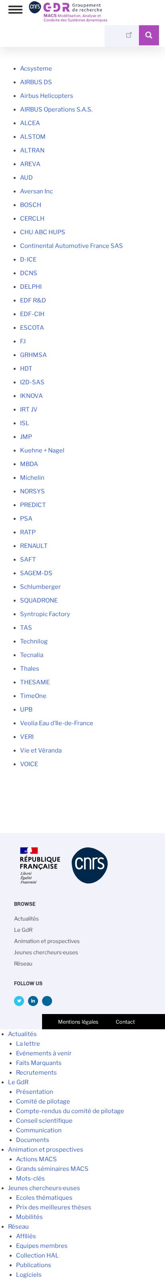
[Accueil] (68, 19)
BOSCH (30, 205)
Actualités (26, 918)
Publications (33, 1265)
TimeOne (33, 696)
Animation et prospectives (47, 941)
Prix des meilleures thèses (53, 1207)
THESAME (35, 682)
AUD (26, 177)
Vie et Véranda (41, 750)
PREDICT (33, 505)
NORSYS (32, 491)
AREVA (30, 164)
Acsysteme (36, 68)
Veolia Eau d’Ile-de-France (56, 723)
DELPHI (31, 286)
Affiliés (26, 1236)
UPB (26, 709)
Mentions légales (78, 1022)
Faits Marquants (39, 1063)
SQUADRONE (39, 600)
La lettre (28, 1043)
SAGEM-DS (36, 573)
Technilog (34, 641)
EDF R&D (33, 300)
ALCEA (30, 123)
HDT (26, 368)
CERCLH (32, 218)
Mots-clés (30, 1178)
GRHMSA (33, 355)
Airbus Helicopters (46, 95)
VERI (27, 736)
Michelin (32, 477)
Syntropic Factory (45, 614)
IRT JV (29, 409)
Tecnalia (31, 655)
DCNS (28, 273)
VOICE (29, 764)
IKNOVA (31, 396)
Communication (39, 1130)
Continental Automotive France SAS (71, 245)
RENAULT (34, 546)
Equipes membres (42, 1245)
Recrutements (36, 1072)
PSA (26, 518)
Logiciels (29, 1274)
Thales (29, 668)
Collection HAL (37, 1255)
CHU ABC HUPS (42, 232)
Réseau (23, 963)
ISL (24, 423)
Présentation (34, 1091)
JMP (26, 436)
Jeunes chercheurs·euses (46, 952)
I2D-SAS (32, 382)
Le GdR (23, 930)
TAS (26, 627)
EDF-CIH (32, 314)
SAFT (28, 559)
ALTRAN (32, 150)
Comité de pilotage (43, 1101)
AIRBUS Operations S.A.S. (56, 109)
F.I (23, 341)
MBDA (29, 464)
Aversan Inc (36, 191)
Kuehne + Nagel (42, 450)
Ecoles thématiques (44, 1197)
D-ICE (28, 259)
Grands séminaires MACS (52, 1168)
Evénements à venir (44, 1053)
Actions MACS (36, 1159)
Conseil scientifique (44, 1120)
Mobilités (29, 1217)
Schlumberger (40, 586)
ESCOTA (32, 327)
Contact (125, 1022)
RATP (28, 532)
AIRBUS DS (36, 82)
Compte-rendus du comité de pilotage (70, 1111)
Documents (32, 1140)
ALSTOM (33, 136)
